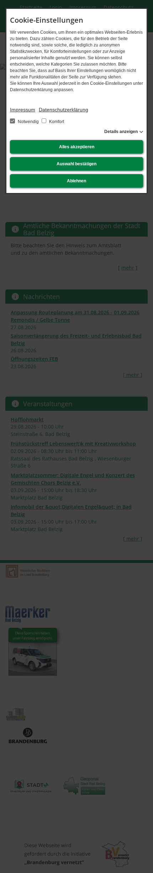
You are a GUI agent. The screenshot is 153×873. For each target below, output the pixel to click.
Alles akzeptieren (76, 146)
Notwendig (28, 121)
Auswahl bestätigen (76, 163)
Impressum (22, 109)
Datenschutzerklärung (63, 109)
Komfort (56, 121)
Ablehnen (76, 180)
